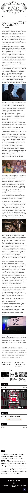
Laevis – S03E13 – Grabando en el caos (10, 416)
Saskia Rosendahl (19, 355)
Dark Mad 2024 (16, 461)
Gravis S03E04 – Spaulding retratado (6, 363)
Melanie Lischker (15, 354)
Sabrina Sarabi (10, 355)
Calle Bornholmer (12, 347)
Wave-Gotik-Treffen (23, 471)
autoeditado (4, 458)
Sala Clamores (7, 469)
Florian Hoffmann (14, 350)
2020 (2, 454)
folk (25, 463)
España (10, 463)
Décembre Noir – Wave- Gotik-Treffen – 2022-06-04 (21, 364)
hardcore (14, 466)
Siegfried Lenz (5, 357)
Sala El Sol (12, 469)
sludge (17, 471)
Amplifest (6, 456)
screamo (2, 471)
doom (2, 463)
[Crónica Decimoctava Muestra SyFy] (23, 373)
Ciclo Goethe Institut (13, 349)
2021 (5, 454)
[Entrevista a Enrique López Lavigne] (14, 373)
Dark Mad (11, 461)
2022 (8, 454)
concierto (5, 460)
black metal (11, 458)
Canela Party (19, 458)
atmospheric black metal (14, 456)
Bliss (2, 378)
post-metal (14, 468)
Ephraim (24, 21)
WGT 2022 (5, 473)
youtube (21, 473)
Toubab (12, 357)
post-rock (22, 468)
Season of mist (6, 471)
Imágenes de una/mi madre (11, 352)
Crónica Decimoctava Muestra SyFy (22, 379)
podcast (10, 468)
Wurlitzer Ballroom (13, 473)
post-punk (19, 468)
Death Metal (22, 461)
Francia (11, 466)
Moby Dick (6, 468)
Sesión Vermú (12, 471)
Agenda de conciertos (14, 454)
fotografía (5, 465)
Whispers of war (19, 357)
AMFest (2, 456)
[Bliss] (5, 373)
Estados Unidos (16, 463)
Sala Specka (22, 469)
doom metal (6, 463)
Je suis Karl (21, 352)
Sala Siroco (18, 469)
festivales (22, 463)
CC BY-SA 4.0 (23, 485)
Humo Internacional (20, 466)
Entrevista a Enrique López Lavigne (13, 379)
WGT (2, 473)
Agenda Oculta (21, 454)
